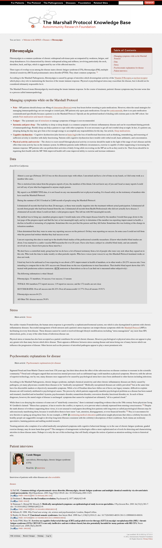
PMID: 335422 (23, 501)
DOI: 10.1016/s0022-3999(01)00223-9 (44, 509)
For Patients (17, 3)
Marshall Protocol (132, 327)
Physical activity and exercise (26, 142)
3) (131, 384)
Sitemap (40, 536)
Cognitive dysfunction (22, 134)
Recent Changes (29, 536)
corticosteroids (116, 110)
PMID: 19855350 (24, 528)
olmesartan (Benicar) (62, 107)
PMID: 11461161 (24, 495)
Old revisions (15, 536)
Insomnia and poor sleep (24, 124)
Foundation (84, 3)
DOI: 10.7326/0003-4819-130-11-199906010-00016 (48, 518)
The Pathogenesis (53, 3)
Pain (15, 107)
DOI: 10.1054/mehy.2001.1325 (42, 495)
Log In (48, 536)
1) (97, 72)
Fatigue (16, 120)
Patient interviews (120, 71)
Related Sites (101, 3)
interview (41, 468)
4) (143, 405)
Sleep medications (122, 131)
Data (116, 62)
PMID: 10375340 (24, 518)
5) (127, 411)
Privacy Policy (148, 539)
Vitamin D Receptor (123, 78)
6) (50, 429)
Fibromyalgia (57, 40)
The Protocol (34, 3)
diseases (13, 484)
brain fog (71, 134)
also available (54, 477)
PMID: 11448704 (24, 509)
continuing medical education (83, 415)
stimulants (45, 120)
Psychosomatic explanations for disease (129, 68)
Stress (116, 65)
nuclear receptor (140, 78)
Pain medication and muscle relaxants (35, 117)
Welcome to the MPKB (32, 40)
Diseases (71, 3)
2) (20, 373)
